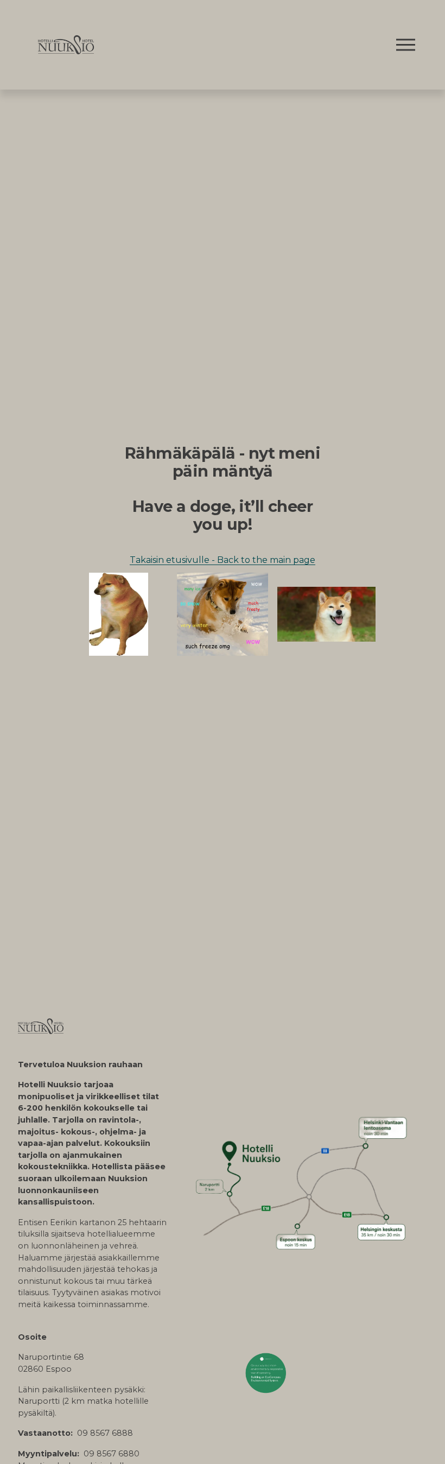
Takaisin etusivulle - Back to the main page (222, 560)
